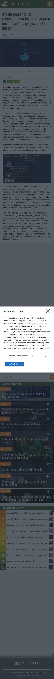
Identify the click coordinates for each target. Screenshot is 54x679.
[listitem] (27, 356)
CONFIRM (14, 364)
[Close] (48, 311)
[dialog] (27, 339)
